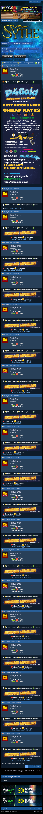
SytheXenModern (7, 809)
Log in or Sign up (35, 1)
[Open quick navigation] (40, 43)
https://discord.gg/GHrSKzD (14, 208)
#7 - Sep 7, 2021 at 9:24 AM (11, 334)
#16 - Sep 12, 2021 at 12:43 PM (12, 611)
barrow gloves (11, 48)
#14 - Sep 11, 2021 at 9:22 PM (11, 550)
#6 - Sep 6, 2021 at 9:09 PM (11, 304)
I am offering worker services (13, 770)
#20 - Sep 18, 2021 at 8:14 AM (11, 733)
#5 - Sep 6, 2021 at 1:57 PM (11, 273)
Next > (38, 59)
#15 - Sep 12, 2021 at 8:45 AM (11, 580)
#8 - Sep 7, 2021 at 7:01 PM (11, 365)
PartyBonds (15, 69)
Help (39, 809)
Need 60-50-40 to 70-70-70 (30, 771)
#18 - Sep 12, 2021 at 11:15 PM (12, 672)
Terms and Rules (37, 811)
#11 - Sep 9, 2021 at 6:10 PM (11, 457)
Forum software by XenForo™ (9, 811)
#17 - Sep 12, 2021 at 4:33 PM (11, 641)
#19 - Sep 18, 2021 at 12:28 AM (12, 702)
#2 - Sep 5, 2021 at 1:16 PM (11, 189)
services (6, 51)
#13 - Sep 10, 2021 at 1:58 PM (11, 519)
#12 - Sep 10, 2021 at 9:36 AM (11, 488)
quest (25, 48)
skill (12, 51)
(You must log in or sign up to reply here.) (13, 763)
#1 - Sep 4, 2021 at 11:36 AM (11, 66)
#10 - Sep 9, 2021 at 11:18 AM (11, 426)
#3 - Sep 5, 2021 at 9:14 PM (11, 212)
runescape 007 (34, 48)
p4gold (19, 48)
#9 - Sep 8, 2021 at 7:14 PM (11, 396)
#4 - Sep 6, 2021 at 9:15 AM (11, 242)
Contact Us (33, 809)
